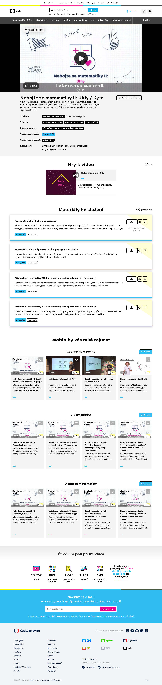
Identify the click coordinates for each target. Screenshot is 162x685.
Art (108, 3)
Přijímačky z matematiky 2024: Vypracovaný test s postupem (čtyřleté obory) (56, 277)
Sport (73, 3)
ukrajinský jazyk (49, 149)
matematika (82, 145)
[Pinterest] (149, 11)
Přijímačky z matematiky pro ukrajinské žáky (63, 128)
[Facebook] (143, 11)
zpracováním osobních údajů (122, 616)
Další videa (145, 351)
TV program (91, 3)
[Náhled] (139, 221)
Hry (92, 20)
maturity (62, 149)
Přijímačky (103, 20)
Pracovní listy (80, 20)
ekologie (83, 14)
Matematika (48, 140)
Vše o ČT (114, 3)
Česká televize (49, 3)
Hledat (93, 10)
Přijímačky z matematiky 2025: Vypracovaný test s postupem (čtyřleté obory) (56, 306)
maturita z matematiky (52, 145)
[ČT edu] (15, 12)
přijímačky (91, 14)
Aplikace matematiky (52, 122)
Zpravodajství (63, 3)
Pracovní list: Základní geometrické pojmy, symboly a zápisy (46, 249)
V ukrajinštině (92, 122)
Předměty (40, 20)
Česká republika (72, 14)
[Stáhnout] (131, 221)
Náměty (66, 20)
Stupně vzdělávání (21, 20)
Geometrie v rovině (74, 122)
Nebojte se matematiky (54, 116)
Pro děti (101, 3)
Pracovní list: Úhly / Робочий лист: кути (35, 220)
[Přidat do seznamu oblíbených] (145, 221)
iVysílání (81, 3)
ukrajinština (70, 145)
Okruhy (55, 20)
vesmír (62, 14)
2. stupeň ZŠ (48, 134)
